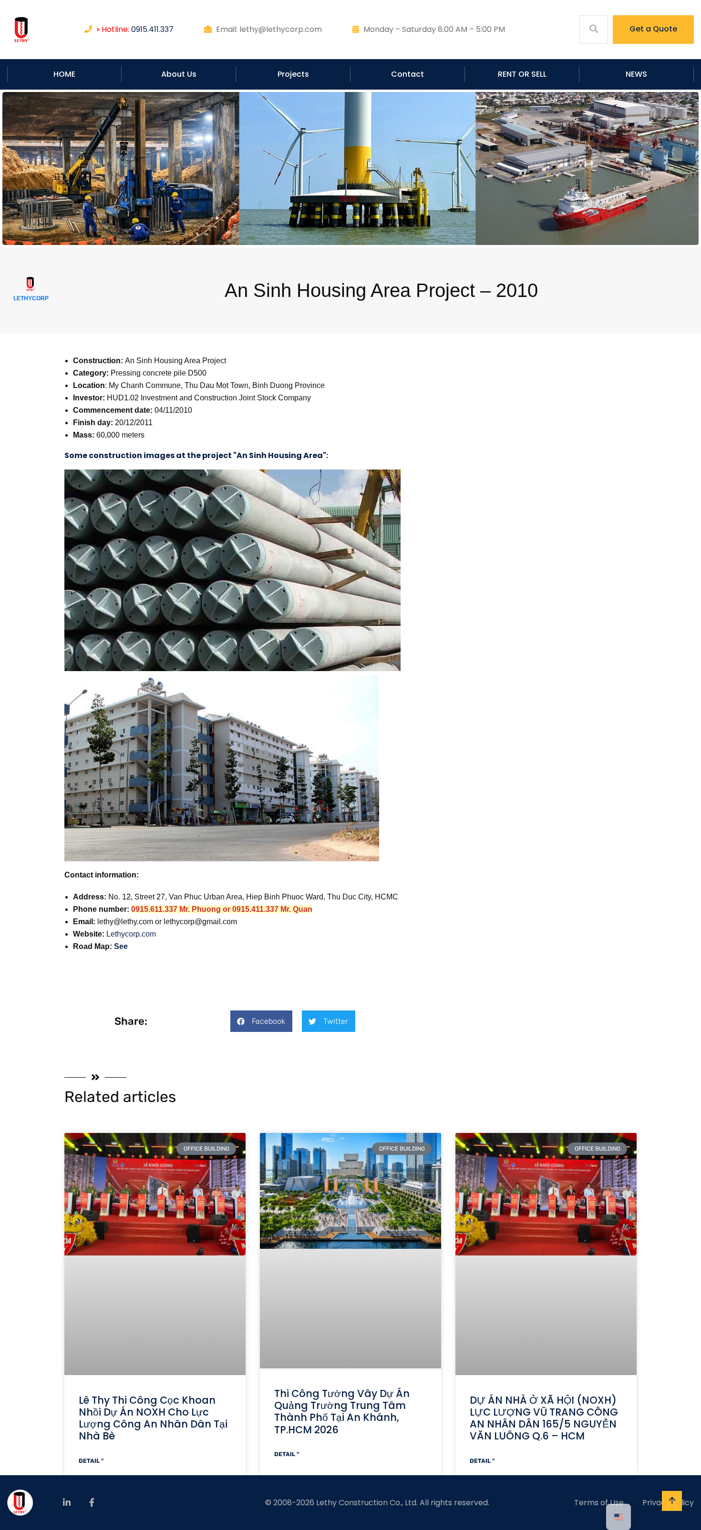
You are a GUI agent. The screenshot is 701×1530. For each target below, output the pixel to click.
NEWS (636, 74)
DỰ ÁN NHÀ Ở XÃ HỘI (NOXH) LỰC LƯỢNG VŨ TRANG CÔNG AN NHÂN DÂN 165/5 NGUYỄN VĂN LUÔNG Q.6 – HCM (544, 1418)
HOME (64, 74)
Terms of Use (599, 1502)
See (121, 946)
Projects (293, 74)
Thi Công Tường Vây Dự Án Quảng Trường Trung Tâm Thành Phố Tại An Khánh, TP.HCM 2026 (342, 1412)
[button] (261, 1021)
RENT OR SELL (522, 74)
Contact (407, 74)
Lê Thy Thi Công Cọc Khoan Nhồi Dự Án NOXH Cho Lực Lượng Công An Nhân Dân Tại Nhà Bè (153, 1418)
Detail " (91, 1461)
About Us (178, 74)
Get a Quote (653, 28)
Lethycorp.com (131, 934)
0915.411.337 (152, 29)
